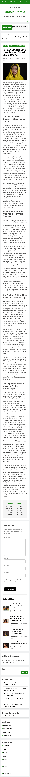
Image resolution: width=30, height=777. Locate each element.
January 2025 (7, 735)
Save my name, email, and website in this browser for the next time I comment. (14, 582)
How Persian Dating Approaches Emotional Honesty (17, 606)
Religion (5, 766)
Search (4, 669)
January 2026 (7, 725)
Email (6, 565)
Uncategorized (20, 46)
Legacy (5, 759)
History (12, 46)
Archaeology (6, 745)
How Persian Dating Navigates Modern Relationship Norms (16, 631)
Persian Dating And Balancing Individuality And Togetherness (17, 618)
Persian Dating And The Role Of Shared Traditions (13, 2)
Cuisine (5, 749)
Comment (7, 537)
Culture (5, 46)
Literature (6, 763)
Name (6, 558)
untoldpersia (7, 58)
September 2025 (7, 728)
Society (5, 770)
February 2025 (7, 732)
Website (6, 573)
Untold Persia (15, 12)
